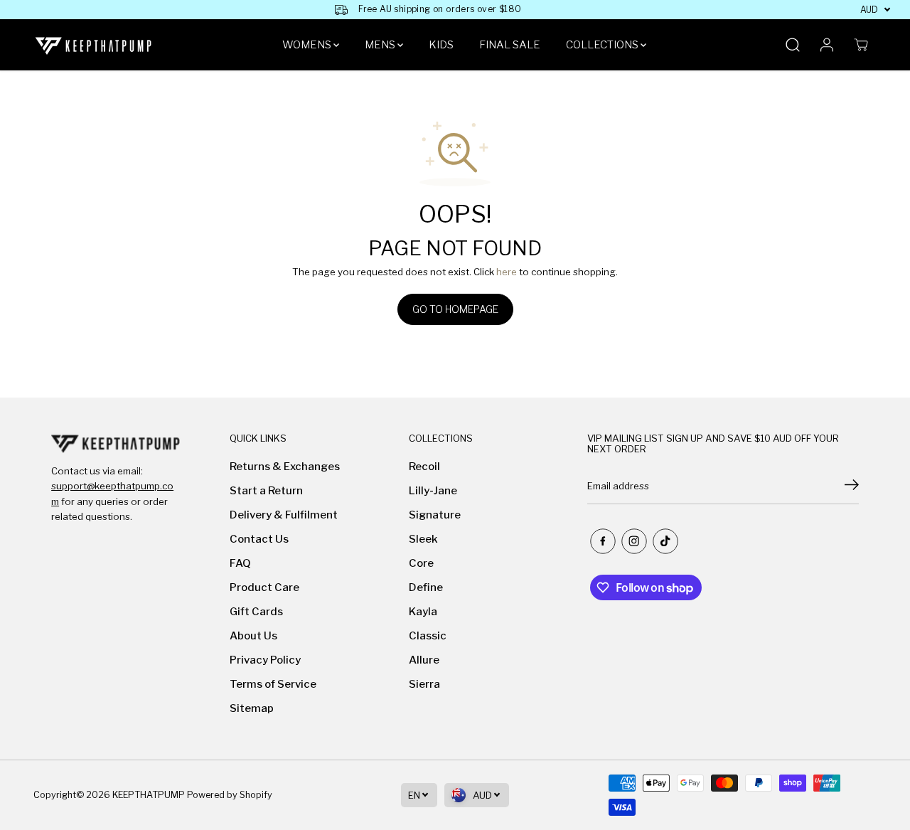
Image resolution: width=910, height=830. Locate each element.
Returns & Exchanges (285, 466)
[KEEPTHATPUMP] (93, 45)
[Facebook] (603, 541)
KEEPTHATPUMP (148, 794)
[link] (115, 443)
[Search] (792, 44)
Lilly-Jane (433, 490)
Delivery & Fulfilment (284, 515)
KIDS (441, 44)
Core (421, 563)
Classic (427, 635)
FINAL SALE (509, 44)
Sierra (424, 684)
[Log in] (826, 44)
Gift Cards (256, 611)
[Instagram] (634, 541)
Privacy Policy (265, 660)
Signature (435, 515)
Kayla (423, 611)
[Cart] (861, 44)
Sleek (423, 539)
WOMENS (307, 44)
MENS (381, 44)
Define (426, 587)
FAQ (240, 563)
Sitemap (252, 708)
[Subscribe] (852, 486)
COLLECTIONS (603, 44)
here (506, 271)
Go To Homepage (455, 309)
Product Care (264, 587)
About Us (253, 635)
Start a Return (266, 490)
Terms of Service (273, 684)
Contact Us (259, 539)
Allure (424, 660)
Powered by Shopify (229, 794)
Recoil (424, 466)
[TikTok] (665, 541)
